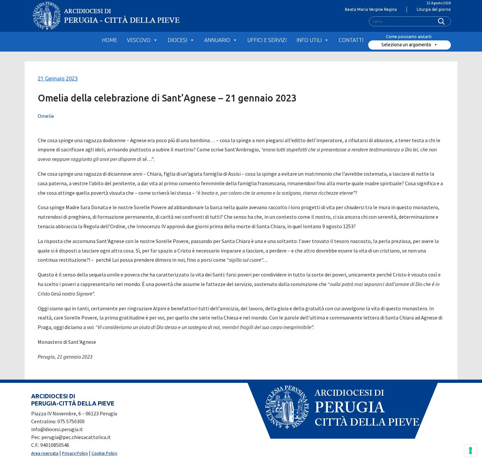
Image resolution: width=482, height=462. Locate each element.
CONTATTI (351, 40)
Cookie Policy (104, 453)
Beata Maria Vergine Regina (371, 9)
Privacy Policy (75, 453)
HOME (109, 40)
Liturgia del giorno (434, 9)
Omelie (46, 116)
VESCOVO (139, 40)
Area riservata (44, 453)
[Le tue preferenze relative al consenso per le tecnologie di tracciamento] (470, 450)
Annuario (217, 40)
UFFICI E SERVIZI (267, 40)
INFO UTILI (309, 40)
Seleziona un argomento (406, 44)
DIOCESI (177, 40)
